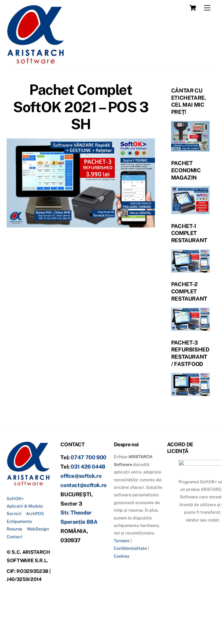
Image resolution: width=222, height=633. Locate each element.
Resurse (14, 528)
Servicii (14, 513)
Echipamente (19, 521)
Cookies (121, 556)
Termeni (122, 540)
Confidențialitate (130, 548)
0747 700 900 (88, 457)
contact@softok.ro (83, 485)
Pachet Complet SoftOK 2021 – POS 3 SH (80, 106)
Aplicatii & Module (25, 506)
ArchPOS (35, 513)
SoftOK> (15, 498)
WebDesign (38, 528)
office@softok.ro (80, 476)
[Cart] (193, 8)
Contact (14, 536)
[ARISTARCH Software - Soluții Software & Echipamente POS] (35, 62)
